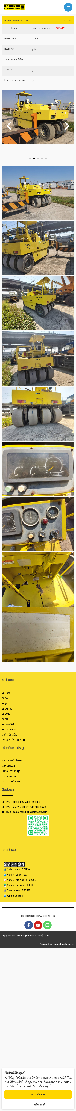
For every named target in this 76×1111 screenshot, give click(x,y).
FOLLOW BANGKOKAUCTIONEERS (38, 916)
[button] (9, 126)
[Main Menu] (68, 7)
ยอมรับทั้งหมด (38, 1094)
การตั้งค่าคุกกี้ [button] (38, 1104)
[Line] (47, 925)
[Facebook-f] (28, 925)
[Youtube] (38, 925)
